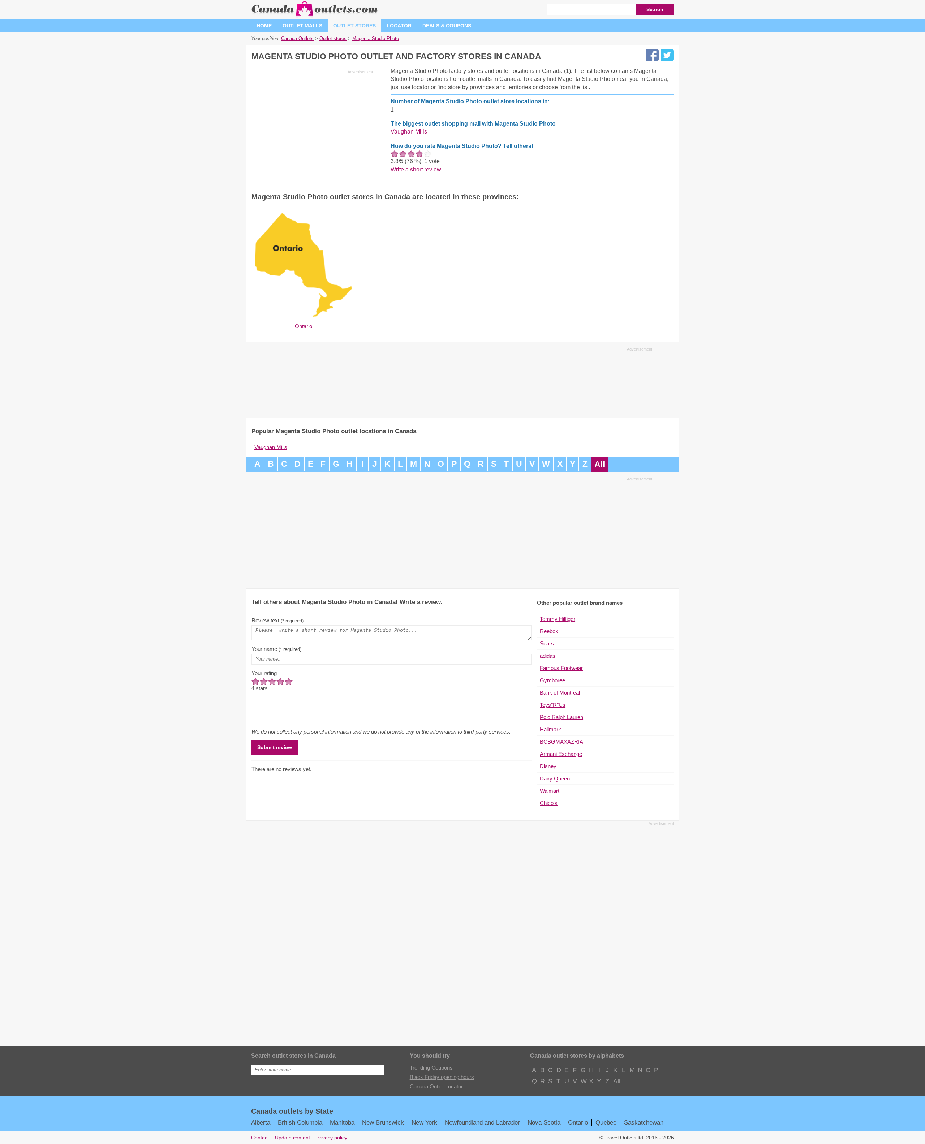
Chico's (549, 803)
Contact (260, 1137)
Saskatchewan (643, 1122)
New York (424, 1122)
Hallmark (550, 729)
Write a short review (416, 169)
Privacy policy (331, 1137)
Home (264, 26)
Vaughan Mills (409, 132)
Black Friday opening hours (442, 1077)
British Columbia (300, 1122)
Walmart (549, 791)
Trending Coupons (431, 1068)
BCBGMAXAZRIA (561, 742)
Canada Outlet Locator (436, 1086)
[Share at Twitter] (667, 55)
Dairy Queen (555, 778)
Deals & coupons (446, 26)
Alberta (260, 1122)
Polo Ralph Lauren (561, 717)
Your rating (264, 673)
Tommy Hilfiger (557, 619)
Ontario (578, 1122)
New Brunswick (383, 1122)
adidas (547, 656)
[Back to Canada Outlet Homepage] (315, 16)
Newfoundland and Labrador (482, 1122)
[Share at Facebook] (652, 55)
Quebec (605, 1122)
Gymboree (552, 680)
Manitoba (342, 1122)
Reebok (549, 631)
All (599, 464)
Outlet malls (302, 26)
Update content (292, 1137)
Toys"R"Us (552, 705)
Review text (277, 620)
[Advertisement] (312, 127)
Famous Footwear (561, 668)
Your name (276, 649)
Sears (547, 643)
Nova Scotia (544, 1122)
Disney (548, 766)
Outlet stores (354, 26)
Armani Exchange (561, 754)
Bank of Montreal (560, 693)
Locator (399, 26)
